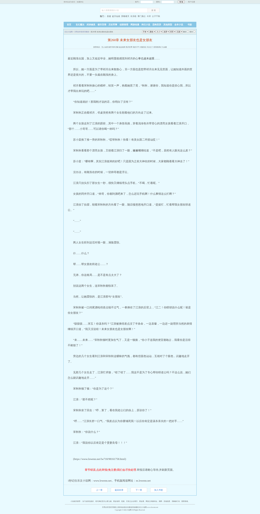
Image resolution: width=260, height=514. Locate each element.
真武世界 (129, 47)
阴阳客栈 (184, 501)
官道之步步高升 (132, 501)
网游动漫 (135, 24)
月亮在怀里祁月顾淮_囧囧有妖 (113, 507)
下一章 (139, 490)
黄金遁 (141, 501)
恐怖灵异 (156, 24)
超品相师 (122, 47)
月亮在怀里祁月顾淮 (81, 32)
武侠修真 (91, 24)
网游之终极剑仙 (151, 501)
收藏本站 (80, 2)
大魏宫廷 (143, 47)
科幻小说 (146, 24)
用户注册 (191, 2)
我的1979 (136, 47)
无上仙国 (104, 47)
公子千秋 (156, 16)
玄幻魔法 (80, 24)
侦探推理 (124, 24)
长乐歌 (133, 16)
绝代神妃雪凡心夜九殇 (103, 501)
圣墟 (109, 16)
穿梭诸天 (125, 16)
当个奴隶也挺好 (88, 501)
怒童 (123, 501)
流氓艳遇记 (157, 47)
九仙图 (164, 47)
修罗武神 (111, 47)
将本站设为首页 (69, 2)
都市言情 (102, 24)
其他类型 (167, 24)
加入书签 (158, 490)
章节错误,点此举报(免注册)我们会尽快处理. (111, 469)
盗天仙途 (116, 16)
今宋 (149, 16)
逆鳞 (116, 47)
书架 (190, 24)
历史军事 (113, 24)
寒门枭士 (142, 16)
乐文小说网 (81, 16)
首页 (69, 24)
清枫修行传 (176, 501)
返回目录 (119, 490)
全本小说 (178, 24)
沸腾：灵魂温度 (164, 501)
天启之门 (150, 47)
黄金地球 (116, 501)
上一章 (99, 490)
